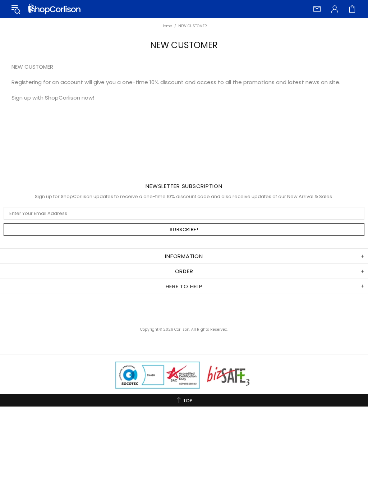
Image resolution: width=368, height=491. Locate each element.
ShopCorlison (54, 9)
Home (166, 26)
